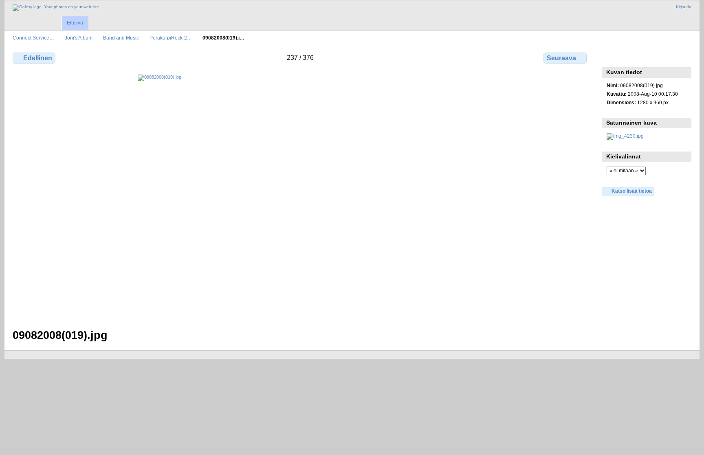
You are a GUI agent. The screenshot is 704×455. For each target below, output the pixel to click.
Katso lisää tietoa (632, 190)
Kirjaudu (683, 6)
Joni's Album (78, 37)
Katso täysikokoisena (611, 57)
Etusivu (75, 23)
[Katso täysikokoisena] (300, 197)
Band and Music (121, 37)
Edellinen (37, 58)
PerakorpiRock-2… (171, 37)
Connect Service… (33, 37)
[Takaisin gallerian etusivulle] (56, 7)
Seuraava (561, 58)
